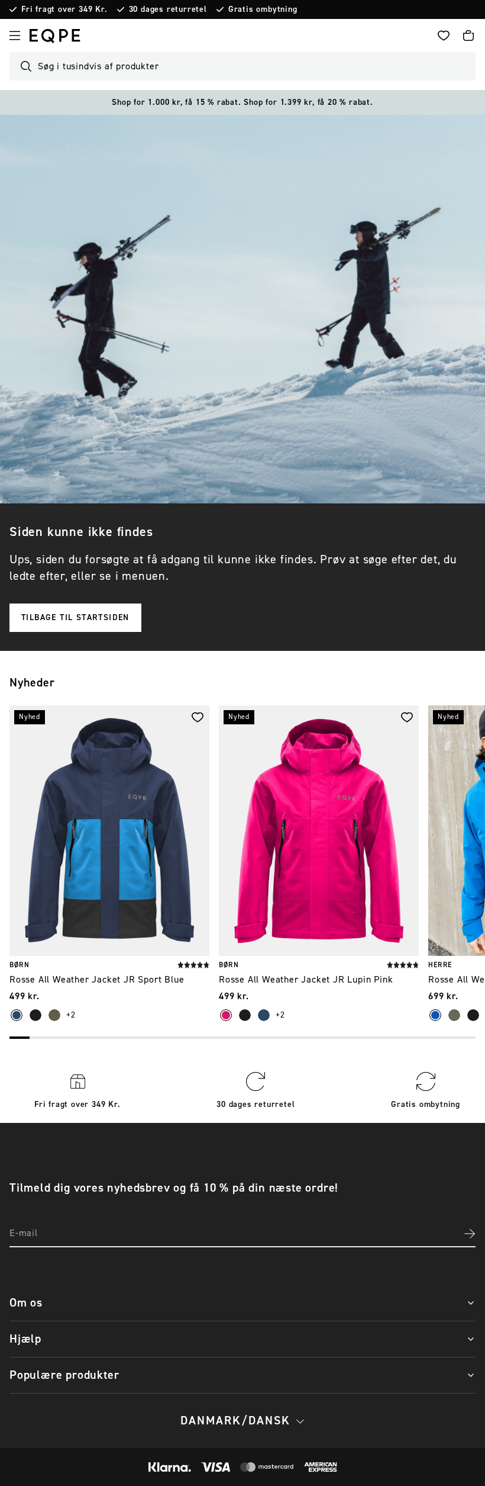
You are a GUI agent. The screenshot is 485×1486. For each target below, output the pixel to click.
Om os (26, 1302)
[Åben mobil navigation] (15, 35)
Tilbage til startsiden (75, 617)
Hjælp (25, 1338)
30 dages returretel (168, 9)
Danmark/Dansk (235, 1420)
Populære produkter (64, 1375)
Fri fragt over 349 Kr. (64, 9)
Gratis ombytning (263, 9)
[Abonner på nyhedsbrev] (470, 1234)
